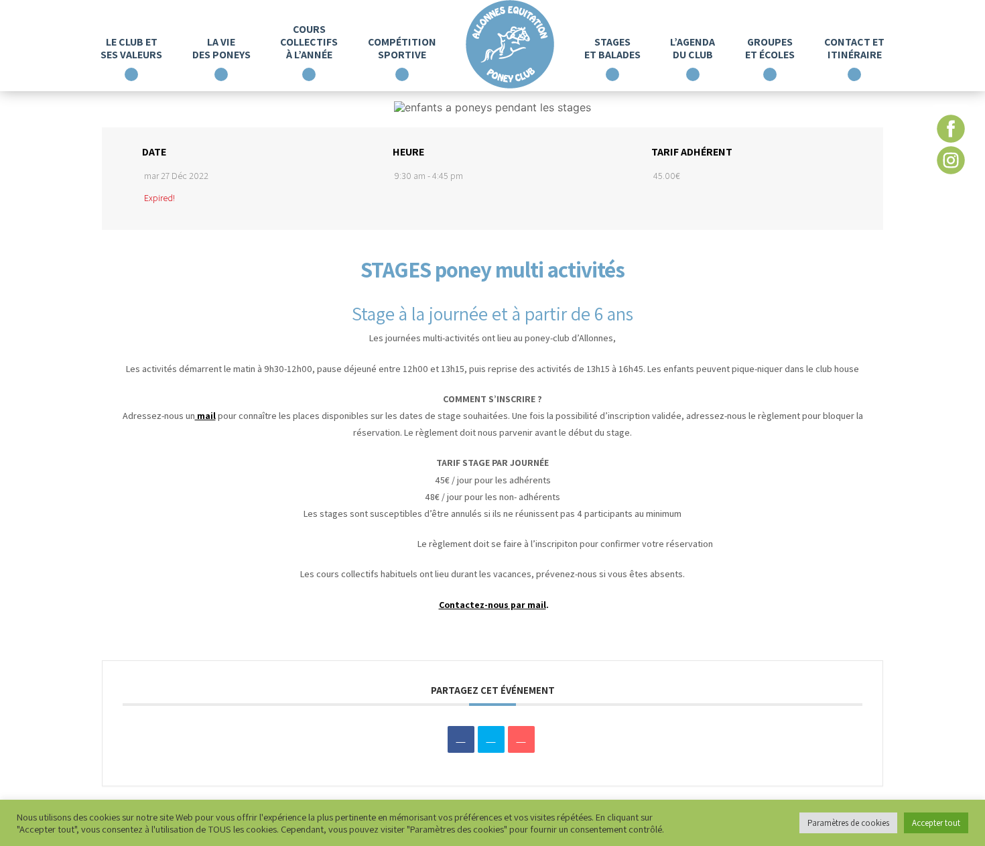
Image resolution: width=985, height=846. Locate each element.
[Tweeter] (491, 739)
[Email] (521, 739)
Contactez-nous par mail (492, 605)
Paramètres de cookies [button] (848, 823)
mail (205, 416)
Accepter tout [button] (936, 823)
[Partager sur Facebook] (461, 739)
